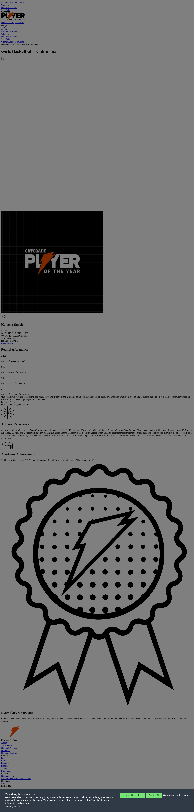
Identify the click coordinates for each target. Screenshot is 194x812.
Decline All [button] (153, 795)
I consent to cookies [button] (132, 795)
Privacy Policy (13, 806)
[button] (175, 795)
